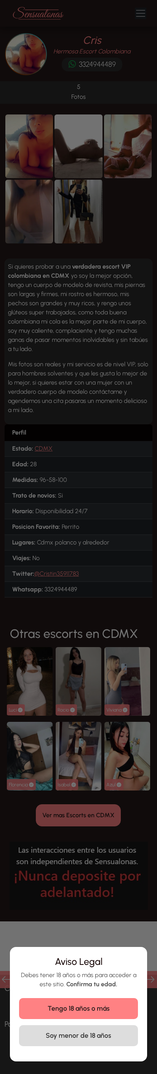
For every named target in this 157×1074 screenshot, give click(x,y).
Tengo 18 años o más (79, 1008)
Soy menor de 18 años (78, 1035)
